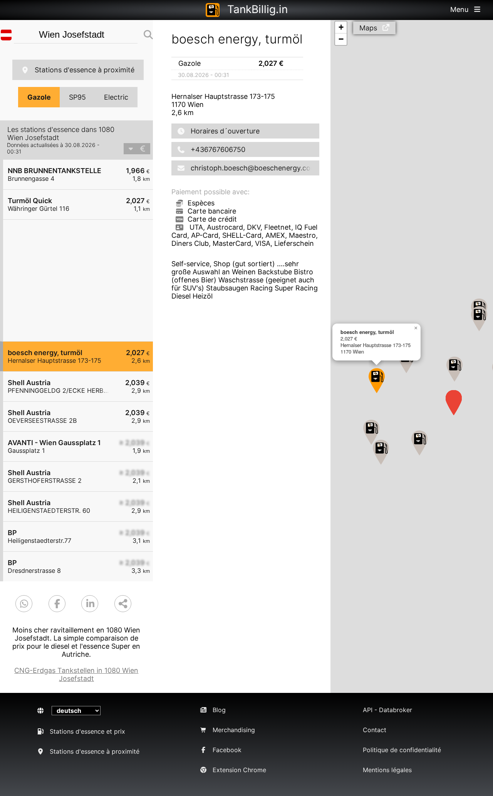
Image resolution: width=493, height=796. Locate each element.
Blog (219, 710)
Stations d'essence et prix (87, 731)
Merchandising (234, 730)
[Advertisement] (82, 280)
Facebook (227, 750)
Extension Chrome (239, 770)
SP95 (77, 97)
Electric (116, 97)
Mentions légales (387, 770)
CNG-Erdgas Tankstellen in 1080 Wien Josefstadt (76, 674)
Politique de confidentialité (402, 750)
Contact (374, 730)
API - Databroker (387, 710)
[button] (419, 443)
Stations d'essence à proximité (84, 70)
